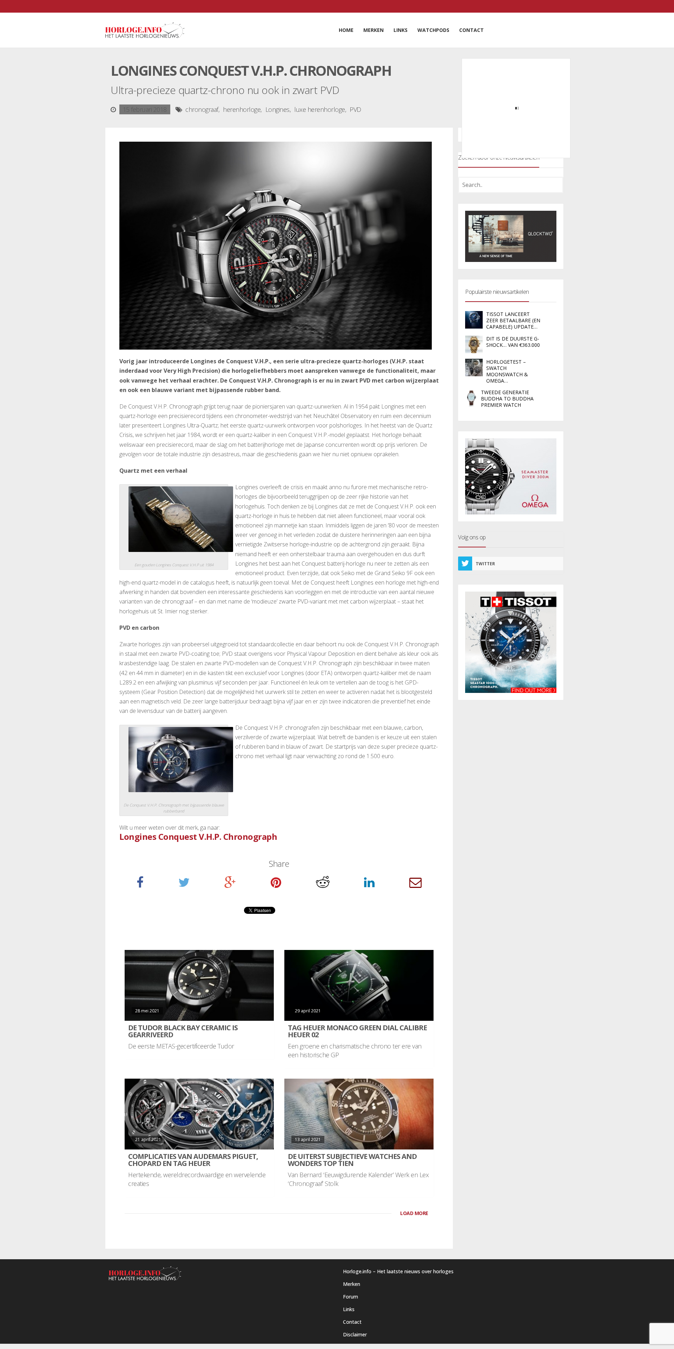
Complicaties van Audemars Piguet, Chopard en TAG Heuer (193, 1160)
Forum (350, 1296)
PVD (355, 109)
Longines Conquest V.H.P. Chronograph (198, 836)
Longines (277, 109)
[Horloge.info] (144, 30)
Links (349, 1309)
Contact (352, 1321)
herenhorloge (241, 109)
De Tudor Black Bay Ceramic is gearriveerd (183, 1031)
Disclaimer (355, 1334)
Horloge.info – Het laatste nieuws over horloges (398, 1271)
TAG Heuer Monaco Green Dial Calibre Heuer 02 (357, 1031)
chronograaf (201, 109)
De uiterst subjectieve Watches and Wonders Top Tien (352, 1160)
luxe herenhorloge (319, 109)
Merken (351, 1284)
